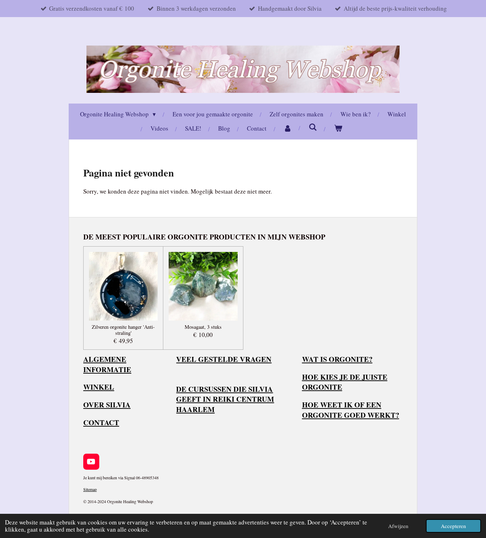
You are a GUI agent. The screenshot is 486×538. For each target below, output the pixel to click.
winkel (98, 386)
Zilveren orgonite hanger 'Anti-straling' (123, 330)
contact (101, 422)
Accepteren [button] (453, 525)
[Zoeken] (313, 127)
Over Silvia (107, 404)
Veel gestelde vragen (223, 359)
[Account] (288, 128)
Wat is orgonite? (337, 359)
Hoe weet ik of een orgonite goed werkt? (350, 409)
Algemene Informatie (107, 364)
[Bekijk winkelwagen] (338, 128)
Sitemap (90, 489)
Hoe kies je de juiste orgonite (344, 381)
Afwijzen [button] (398, 525)
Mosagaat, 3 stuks (203, 327)
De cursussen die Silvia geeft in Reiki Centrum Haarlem (225, 399)
